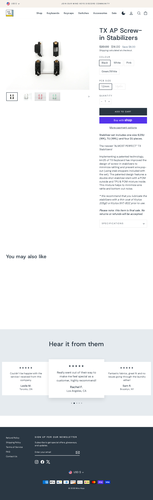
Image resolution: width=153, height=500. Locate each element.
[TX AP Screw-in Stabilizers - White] (12, 311)
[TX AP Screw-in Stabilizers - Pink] (16, 311)
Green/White (109, 71)
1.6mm (119, 86)
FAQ (8, 451)
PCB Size (105, 80)
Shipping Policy (13, 442)
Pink (129, 63)
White (117, 63)
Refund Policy (12, 437)
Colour (104, 57)
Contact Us (11, 456)
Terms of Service (14, 447)
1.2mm (106, 86)
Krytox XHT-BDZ (120, 203)
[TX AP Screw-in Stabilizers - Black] (8, 311)
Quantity (106, 95)
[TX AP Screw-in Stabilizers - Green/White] (20, 311)
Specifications (113, 223)
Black (105, 63)
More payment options (123, 128)
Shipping (103, 50)
